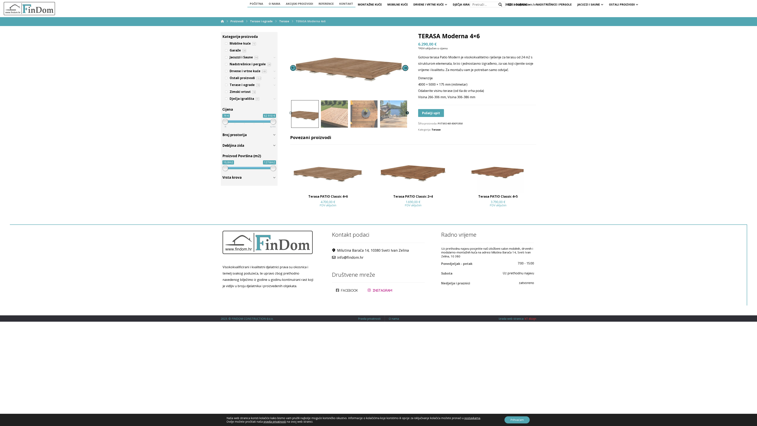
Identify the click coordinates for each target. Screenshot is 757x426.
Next (407, 113)
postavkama (472, 418)
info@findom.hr (350, 257)
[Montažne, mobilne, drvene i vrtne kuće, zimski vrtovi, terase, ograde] (29, 8)
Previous (291, 113)
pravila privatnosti (275, 421)
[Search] (500, 4)
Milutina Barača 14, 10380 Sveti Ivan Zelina (373, 250)
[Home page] (222, 21)
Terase (436, 129)
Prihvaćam (517, 420)
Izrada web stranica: (511, 318)
